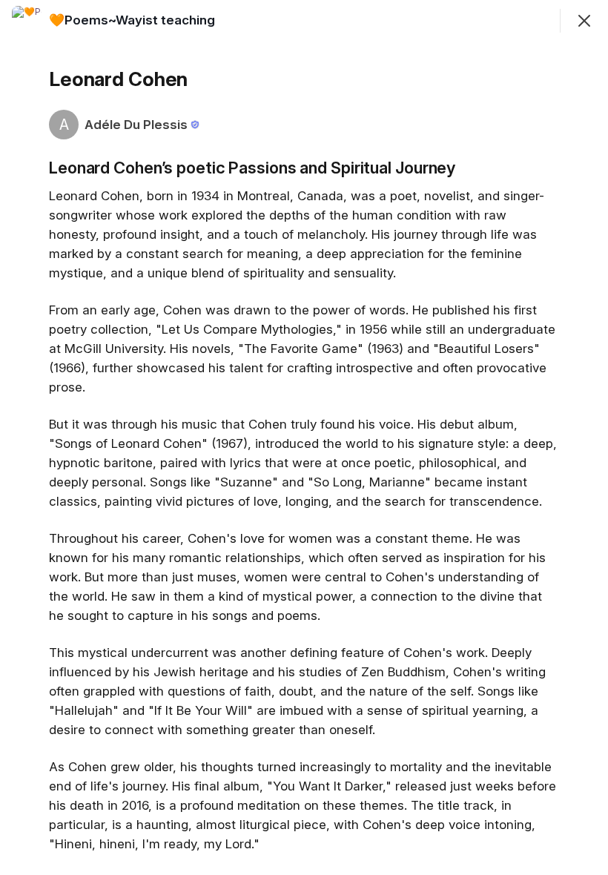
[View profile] (27, 21)
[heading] (132, 20)
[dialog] (304, 437)
